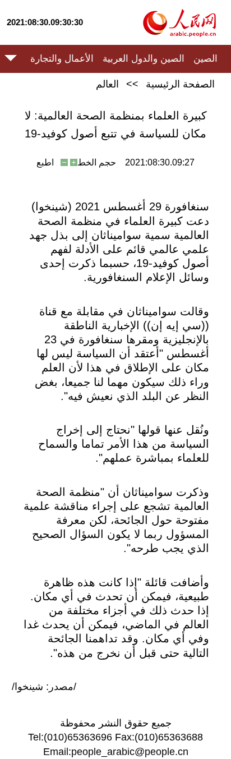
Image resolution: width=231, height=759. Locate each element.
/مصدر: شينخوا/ (44, 686)
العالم (107, 84)
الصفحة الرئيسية (180, 84)
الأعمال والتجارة (62, 58)
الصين (205, 58)
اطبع (45, 162)
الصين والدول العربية (143, 58)
